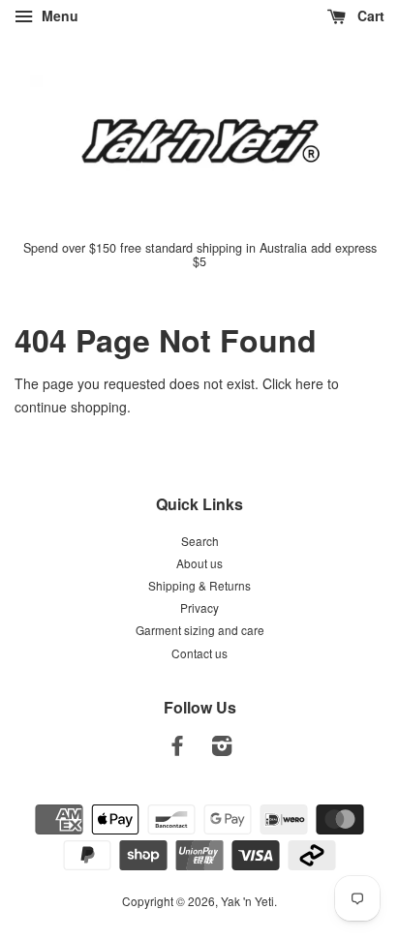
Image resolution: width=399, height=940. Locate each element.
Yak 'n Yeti (247, 901)
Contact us (199, 653)
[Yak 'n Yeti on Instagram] (221, 749)
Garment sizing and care (200, 630)
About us (199, 563)
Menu (58, 15)
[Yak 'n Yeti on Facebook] (177, 749)
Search (200, 540)
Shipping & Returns (199, 585)
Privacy (199, 607)
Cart (368, 15)
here (309, 383)
